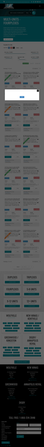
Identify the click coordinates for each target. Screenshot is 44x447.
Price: (8, 52)
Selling (3, 431)
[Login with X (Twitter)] (14, 48)
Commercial (15, 325)
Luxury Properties (5, 428)
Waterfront (16, 323)
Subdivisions (16, 328)
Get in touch (8, 39)
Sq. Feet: (35, 57)
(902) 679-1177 (32, 378)
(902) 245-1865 (22, 413)
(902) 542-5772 (11, 378)
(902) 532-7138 (32, 395)
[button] (4, 2)
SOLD (35, 9)
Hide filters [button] (37, 63)
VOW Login (5, 442)
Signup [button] (17, 47)
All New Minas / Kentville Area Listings (32, 330)
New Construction (7, 328)
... (27, 267)
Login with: (5, 47)
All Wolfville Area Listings (11, 330)
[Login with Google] (11, 48)
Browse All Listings (22, 361)
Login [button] (21, 47)
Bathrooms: (8, 57)
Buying (3, 429)
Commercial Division (6, 426)
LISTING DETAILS (8, 125)
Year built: (21, 58)
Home (2, 423)
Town (5, 323)
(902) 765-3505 (11, 397)
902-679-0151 (33, 380)
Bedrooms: (34, 52)
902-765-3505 (7, 129)
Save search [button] (25, 63)
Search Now (12, 282)
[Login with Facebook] (9, 48)
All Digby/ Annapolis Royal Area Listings (32, 355)
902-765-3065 (12, 398)
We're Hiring (4, 436)
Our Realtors (4, 437)
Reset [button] (31, 63)
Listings (3, 424)
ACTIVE (31, 9)
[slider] (5, 53)
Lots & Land (8, 325)
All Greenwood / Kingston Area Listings (11, 355)
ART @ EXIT (4, 439)
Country (10, 323)
